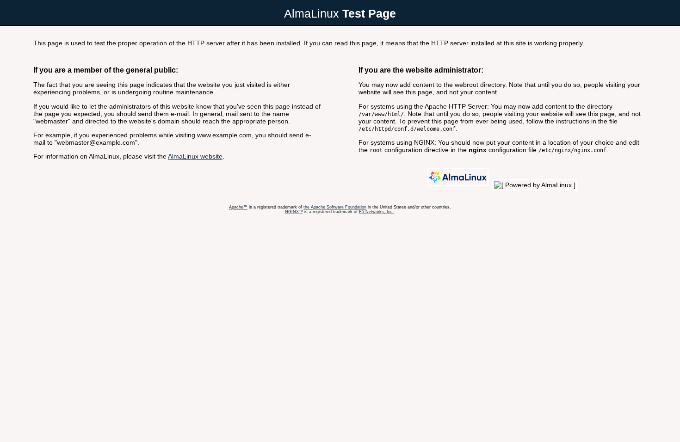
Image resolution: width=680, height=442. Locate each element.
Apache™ (238, 207)
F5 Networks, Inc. (376, 211)
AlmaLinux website (195, 156)
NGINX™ (294, 211)
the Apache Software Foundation (334, 207)
